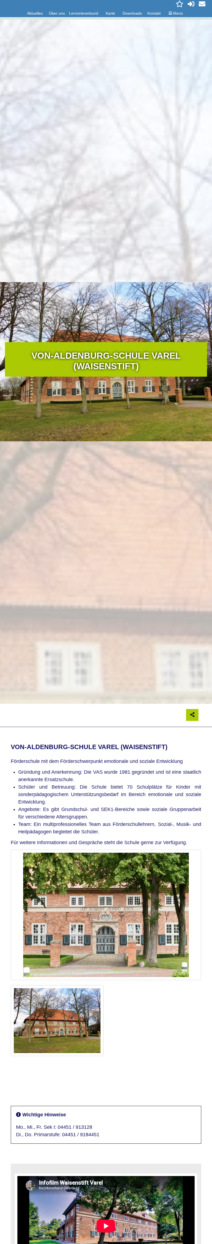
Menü (177, 13)
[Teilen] (192, 715)
